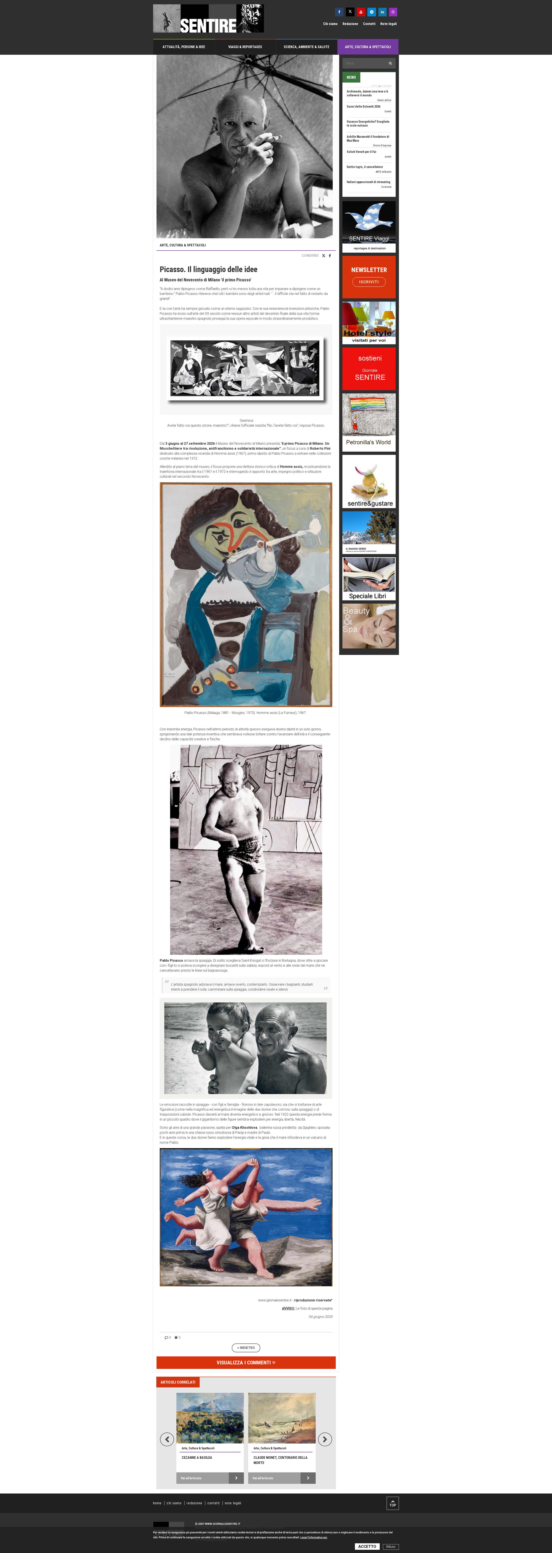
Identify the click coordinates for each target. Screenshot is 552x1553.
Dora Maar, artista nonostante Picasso (216, 1460)
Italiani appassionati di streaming (368, 110)
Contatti (369, 24)
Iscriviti (369, 282)
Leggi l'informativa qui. (314, 1537)
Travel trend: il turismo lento (365, 170)
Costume (386, 115)
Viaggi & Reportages (245, 47)
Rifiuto (390, 1547)
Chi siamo (330, 24)
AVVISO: (288, 1308)
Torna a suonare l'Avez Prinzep (367, 140)
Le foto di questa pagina (313, 1308)
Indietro (247, 1348)
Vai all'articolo (198, 1478)
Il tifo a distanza (357, 125)
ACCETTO (367, 1546)
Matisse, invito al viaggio (281, 1458)
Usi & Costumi (383, 130)
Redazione (350, 24)
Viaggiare (386, 175)
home (157, 1503)
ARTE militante (383, 100)
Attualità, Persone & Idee (184, 47)
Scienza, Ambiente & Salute (306, 47)
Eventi (388, 145)
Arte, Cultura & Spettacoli (368, 47)
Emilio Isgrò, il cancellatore (365, 95)
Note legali (388, 24)
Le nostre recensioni (380, 164)
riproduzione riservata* (313, 1300)
